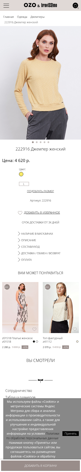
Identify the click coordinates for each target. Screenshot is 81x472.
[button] (33, 142)
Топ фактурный (53, 338)
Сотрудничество (18, 390)
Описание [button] (28, 240)
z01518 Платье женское (17, 338)
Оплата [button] (26, 260)
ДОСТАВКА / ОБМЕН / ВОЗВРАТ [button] (40, 253)
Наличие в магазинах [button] (37, 234)
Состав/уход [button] (30, 247)
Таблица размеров (20, 397)
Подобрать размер (40, 191)
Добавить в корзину (40, 466)
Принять (71, 433)
